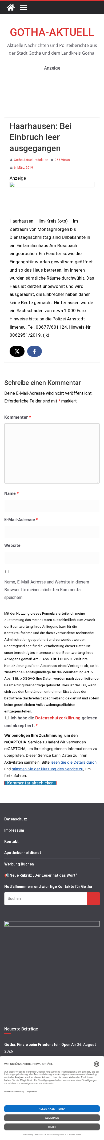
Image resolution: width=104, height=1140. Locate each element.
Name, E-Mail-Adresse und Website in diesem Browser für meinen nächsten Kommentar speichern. (46, 589)
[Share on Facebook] (34, 351)
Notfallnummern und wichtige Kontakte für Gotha (48, 886)
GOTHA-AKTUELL (52, 32)
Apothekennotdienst (22, 853)
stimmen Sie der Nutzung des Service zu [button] (47, 769)
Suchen (93, 898)
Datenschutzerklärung (58, 717)
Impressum (14, 830)
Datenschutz (15, 819)
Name (11, 493)
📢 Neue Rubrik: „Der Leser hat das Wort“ (40, 875)
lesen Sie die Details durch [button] (74, 762)
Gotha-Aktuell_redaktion (31, 160)
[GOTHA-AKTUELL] (10, 7)
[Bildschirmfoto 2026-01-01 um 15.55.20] (52, 186)
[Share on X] (17, 351)
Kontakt (11, 841)
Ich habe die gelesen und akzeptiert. (50, 721)
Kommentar (17, 417)
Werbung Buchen (19, 864)
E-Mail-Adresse (21, 519)
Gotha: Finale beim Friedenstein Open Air (40, 1044)
